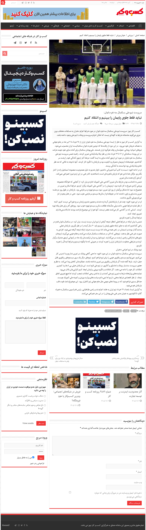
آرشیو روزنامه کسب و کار (22, 198)
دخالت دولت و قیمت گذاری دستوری (29, 396)
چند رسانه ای (23, 26)
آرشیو (12, 26)
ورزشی (46, 26)
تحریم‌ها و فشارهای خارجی (34, 413)
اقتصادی (131, 26)
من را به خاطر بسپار (24, 457)
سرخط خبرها (109, 123)
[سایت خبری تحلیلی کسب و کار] (129, 11)
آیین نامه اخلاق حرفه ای (123, 2)
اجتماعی (66, 26)
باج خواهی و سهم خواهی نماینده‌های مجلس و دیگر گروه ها (25, 407)
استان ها (36, 26)
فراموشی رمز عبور (37, 463)
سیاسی (77, 26)
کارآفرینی (110, 26)
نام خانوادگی (20, 290)
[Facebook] (31, 3)
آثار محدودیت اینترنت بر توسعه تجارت (130, 394)
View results (28, 423)
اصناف (121, 26)
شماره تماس (41, 297)
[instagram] (26, 3)
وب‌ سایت (138, 482)
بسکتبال (126, 311)
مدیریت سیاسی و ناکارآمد (34, 400)
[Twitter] (29, 3)
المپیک (133, 311)
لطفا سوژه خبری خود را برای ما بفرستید (31, 317)
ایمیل (139, 472)
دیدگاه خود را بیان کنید (91, 123)
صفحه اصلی (140, 25)
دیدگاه (138, 433)
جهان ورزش (120, 35)
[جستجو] (3, 2)
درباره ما (112, 2)
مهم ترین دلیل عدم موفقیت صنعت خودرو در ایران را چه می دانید (26, 388)
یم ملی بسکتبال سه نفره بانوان (113, 311)
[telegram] (22, 3)
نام (140, 461)
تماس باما (104, 2)
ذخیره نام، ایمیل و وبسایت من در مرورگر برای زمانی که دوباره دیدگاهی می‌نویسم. (118, 495)
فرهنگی (56, 26)
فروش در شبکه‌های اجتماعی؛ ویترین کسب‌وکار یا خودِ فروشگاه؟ (66, 396)
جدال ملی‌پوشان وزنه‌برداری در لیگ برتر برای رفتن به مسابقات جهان (69, 359)
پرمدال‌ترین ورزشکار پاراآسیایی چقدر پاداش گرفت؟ (125, 359)
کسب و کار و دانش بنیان (93, 26)
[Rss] (34, 3)
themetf (5, 525)
